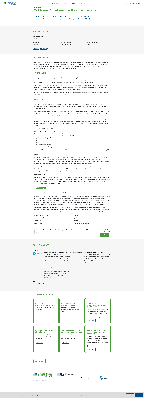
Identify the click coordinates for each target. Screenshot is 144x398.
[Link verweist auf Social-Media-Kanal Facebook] (43, 380)
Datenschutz (80, 395)
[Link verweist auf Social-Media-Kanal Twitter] (45, 380)
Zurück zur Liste (39, 361)
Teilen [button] (38, 23)
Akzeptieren (139, 395)
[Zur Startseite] (9, 3)
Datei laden (104, 235)
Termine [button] (66, 3)
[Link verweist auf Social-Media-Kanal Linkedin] (34, 380)
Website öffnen (47, 277)
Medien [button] (74, 3)
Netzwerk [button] (50, 3)
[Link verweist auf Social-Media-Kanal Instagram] (40, 380)
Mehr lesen (39, 313)
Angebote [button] (59, 3)
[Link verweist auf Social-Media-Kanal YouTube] (37, 380)
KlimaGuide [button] (81, 3)
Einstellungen (130, 395)
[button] (121, 3)
